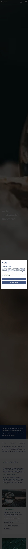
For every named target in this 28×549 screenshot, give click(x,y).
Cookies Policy (6, 275)
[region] (14, 274)
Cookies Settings (14, 285)
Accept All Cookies (14, 282)
